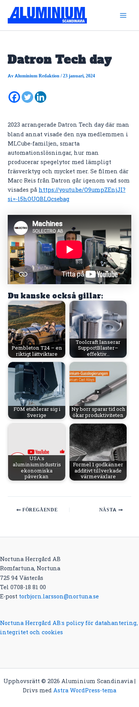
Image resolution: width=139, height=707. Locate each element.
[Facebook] (14, 97)
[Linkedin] (40, 97)
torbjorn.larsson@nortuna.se (59, 596)
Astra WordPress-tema (84, 690)
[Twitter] (27, 97)
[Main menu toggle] (123, 15)
